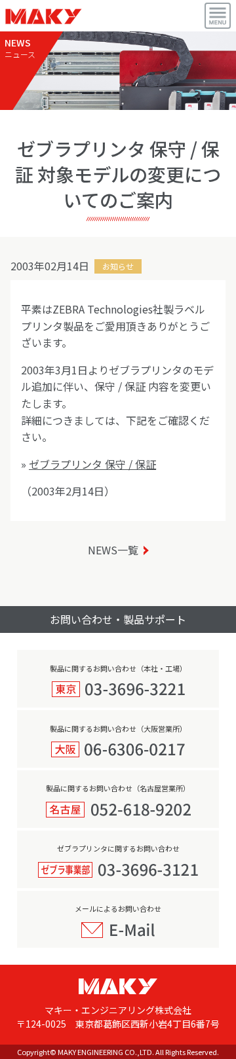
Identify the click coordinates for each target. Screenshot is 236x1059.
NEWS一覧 (113, 550)
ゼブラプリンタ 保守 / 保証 (92, 464)
